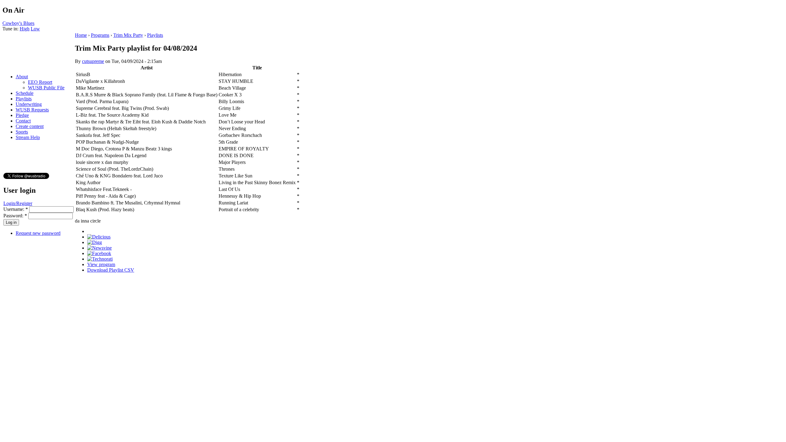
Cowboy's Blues (18, 23)
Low (35, 28)
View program (101, 264)
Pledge (22, 115)
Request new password (38, 233)
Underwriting (29, 104)
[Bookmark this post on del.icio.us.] (99, 236)
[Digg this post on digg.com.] (94, 242)
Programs (100, 35)
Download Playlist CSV (110, 270)
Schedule (24, 93)
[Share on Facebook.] (99, 253)
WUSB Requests (32, 109)
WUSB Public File (46, 87)
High (24, 28)
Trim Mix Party (128, 35)
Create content (30, 126)
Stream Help (28, 137)
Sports (22, 131)
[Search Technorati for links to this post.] (100, 259)
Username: (15, 209)
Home (81, 35)
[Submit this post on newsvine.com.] (99, 247)
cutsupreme (93, 61)
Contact (23, 120)
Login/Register (17, 203)
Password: (15, 215)
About (22, 76)
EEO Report (40, 82)
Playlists (24, 98)
